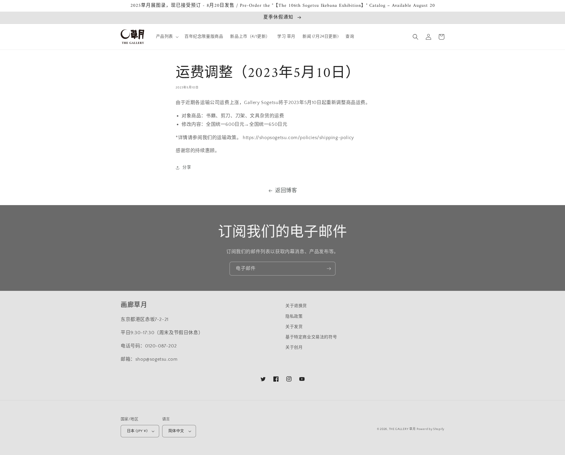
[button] (166, 36)
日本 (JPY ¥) (137, 431)
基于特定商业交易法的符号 (311, 337)
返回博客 (286, 191)
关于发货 (294, 326)
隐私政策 (294, 316)
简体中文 (176, 431)
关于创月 (294, 347)
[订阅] (328, 269)
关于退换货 (296, 306)
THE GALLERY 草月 (402, 429)
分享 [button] (186, 167)
